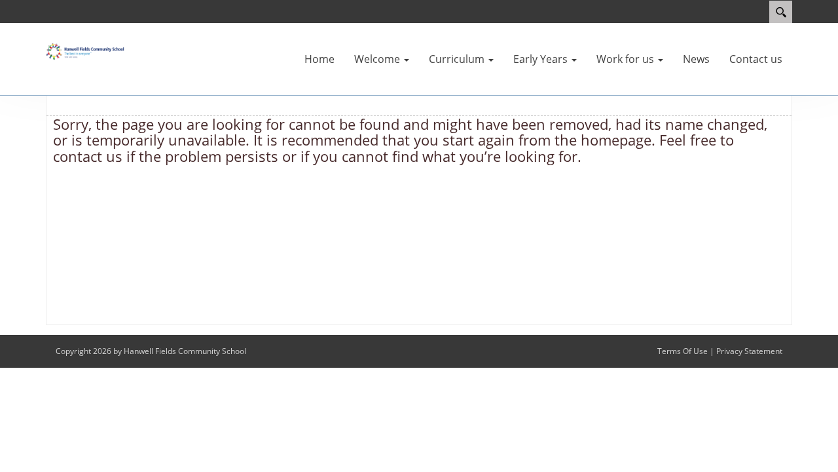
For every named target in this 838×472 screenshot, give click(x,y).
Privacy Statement (749, 351)
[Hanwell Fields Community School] (85, 50)
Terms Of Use (682, 351)
